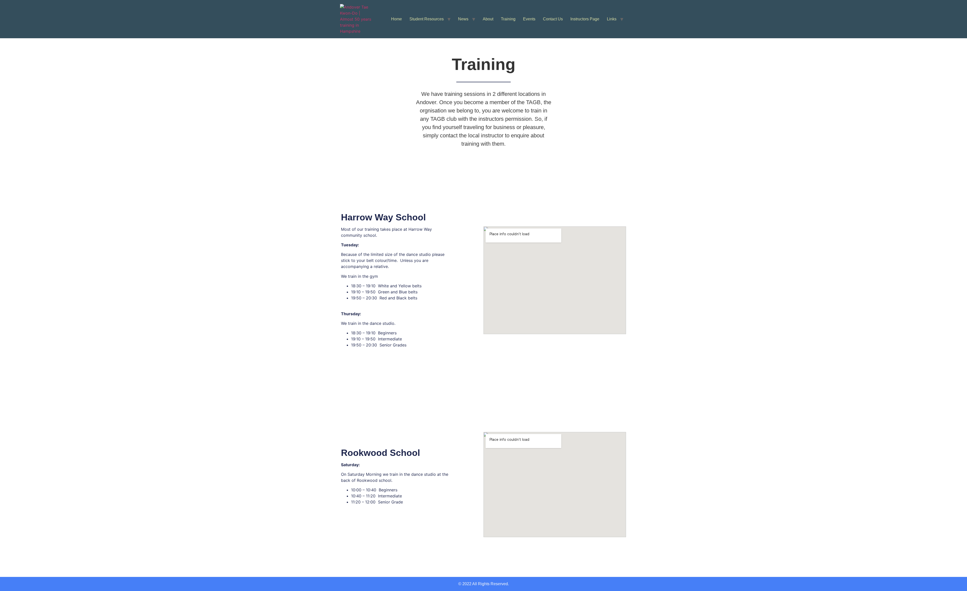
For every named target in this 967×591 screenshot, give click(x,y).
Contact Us (553, 19)
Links (611, 19)
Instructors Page (584, 19)
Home (396, 19)
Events (529, 19)
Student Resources (426, 19)
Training (508, 19)
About (488, 19)
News (463, 19)
